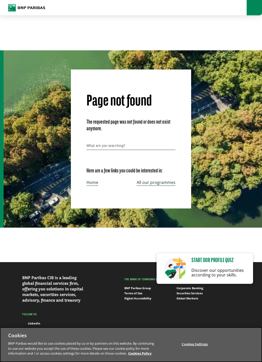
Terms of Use (133, 293)
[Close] (253, 343)
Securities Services (190, 293)
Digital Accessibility (137, 298)
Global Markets (187, 298)
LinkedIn (34, 323)
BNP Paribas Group (137, 288)
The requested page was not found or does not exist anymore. (128, 125)
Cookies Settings (195, 344)
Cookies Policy (139, 353)
